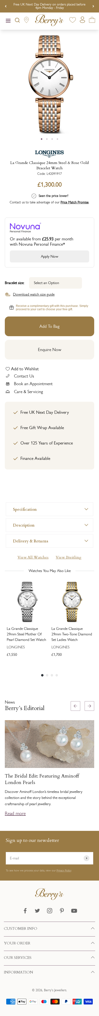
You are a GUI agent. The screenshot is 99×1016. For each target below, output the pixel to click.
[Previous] (5, 6)
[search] (17, 21)
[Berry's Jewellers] (49, 898)
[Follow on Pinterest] (62, 910)
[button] (93, 761)
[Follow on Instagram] (49, 910)
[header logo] (49, 21)
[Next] (93, 6)
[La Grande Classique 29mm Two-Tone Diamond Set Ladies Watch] (71, 601)
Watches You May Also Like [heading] (50, 570)
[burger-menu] (8, 21)
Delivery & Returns (30, 541)
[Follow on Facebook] (25, 910)
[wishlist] (72, 20)
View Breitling (68, 557)
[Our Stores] (26, 21)
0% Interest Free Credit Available (49, 6)
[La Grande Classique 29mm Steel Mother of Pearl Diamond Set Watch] (27, 601)
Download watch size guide (34, 294)
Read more (15, 813)
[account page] (82, 21)
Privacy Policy (63, 870)
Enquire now (49, 349)
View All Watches (33, 557)
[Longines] (49, 152)
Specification (25, 509)
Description (24, 525)
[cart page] (92, 20)
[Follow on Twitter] (37, 910)
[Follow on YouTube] (74, 910)
